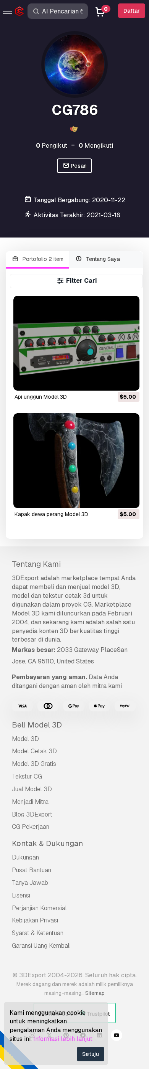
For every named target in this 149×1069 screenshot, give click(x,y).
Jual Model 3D (32, 789)
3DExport (25, 578)
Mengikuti (96, 146)
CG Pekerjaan (30, 827)
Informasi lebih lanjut (62, 1039)
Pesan (78, 165)
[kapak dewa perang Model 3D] (76, 460)
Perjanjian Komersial (39, 908)
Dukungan (25, 857)
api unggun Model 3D (41, 396)
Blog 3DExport (32, 814)
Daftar (131, 10)
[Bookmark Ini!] (128, 379)
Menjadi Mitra (30, 802)
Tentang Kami (36, 564)
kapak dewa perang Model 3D (51, 514)
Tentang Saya (102, 259)
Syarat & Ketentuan (37, 933)
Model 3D (25, 739)
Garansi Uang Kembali (41, 946)
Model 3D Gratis (34, 764)
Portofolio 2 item (42, 259)
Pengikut (51, 146)
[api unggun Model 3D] (76, 343)
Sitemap (95, 993)
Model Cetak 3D (34, 751)
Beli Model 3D (37, 725)
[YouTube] (116, 1036)
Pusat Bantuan (31, 870)
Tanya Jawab (30, 883)
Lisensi (21, 895)
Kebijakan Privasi (35, 920)
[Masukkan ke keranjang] (113, 379)
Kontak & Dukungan (47, 843)
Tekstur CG (27, 776)
